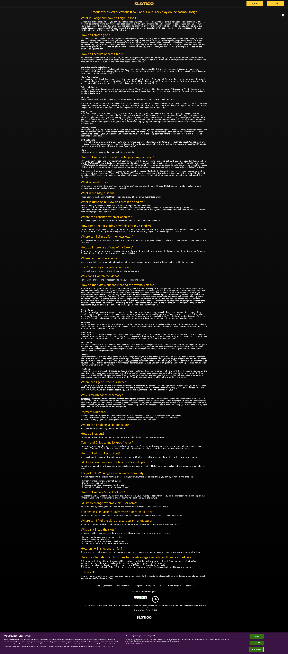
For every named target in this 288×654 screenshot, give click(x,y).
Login (276, 4)
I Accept (256, 636)
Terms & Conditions (103, 586)
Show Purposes (257, 649)
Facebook (189, 586)
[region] (144, 643)
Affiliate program (173, 586)
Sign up (255, 4)
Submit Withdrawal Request (144, 592)
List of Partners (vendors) (133, 643)
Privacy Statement (124, 586)
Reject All (256, 643)
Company (150, 586)
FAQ (160, 586)
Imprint (139, 586)
